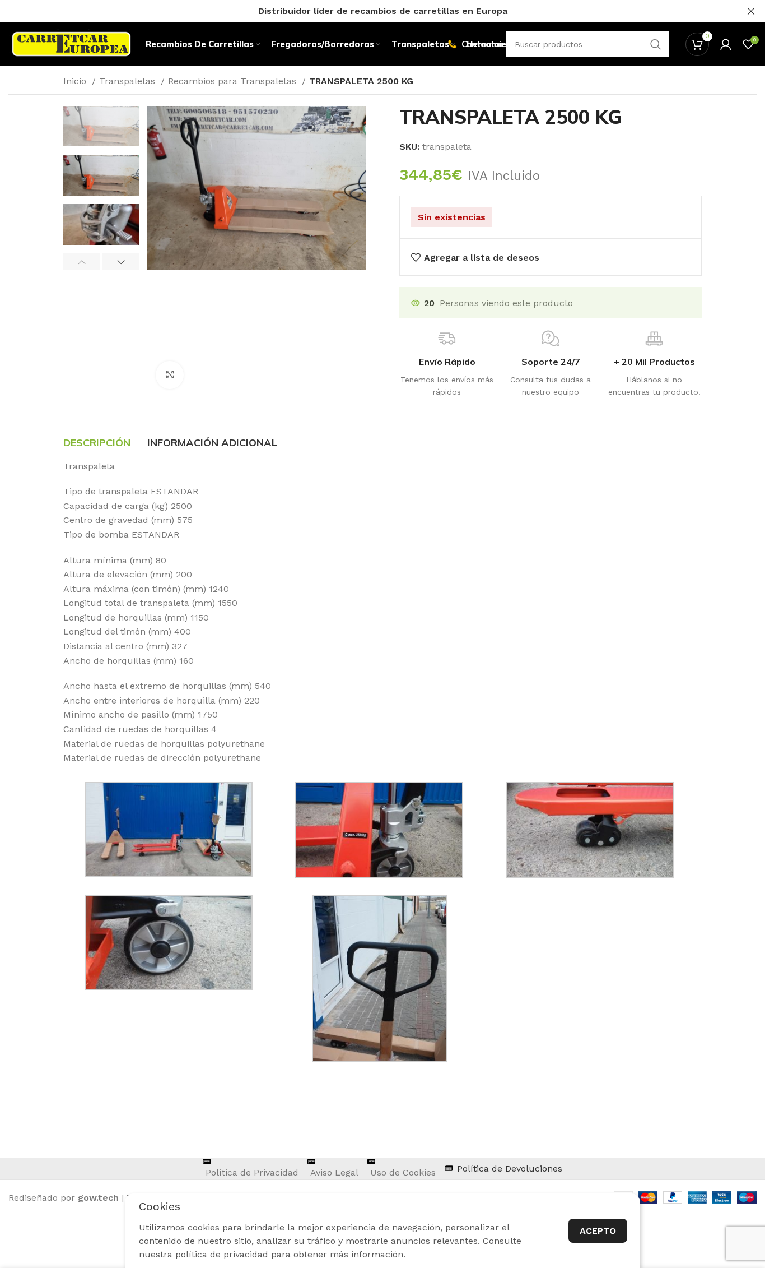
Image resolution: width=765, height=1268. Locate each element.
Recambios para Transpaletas (233, 81)
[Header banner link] (365, 11)
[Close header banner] (751, 11)
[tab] (96, 442)
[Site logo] (71, 43)
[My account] (726, 44)
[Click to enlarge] (170, 375)
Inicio (76, 81)
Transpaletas (128, 81)
